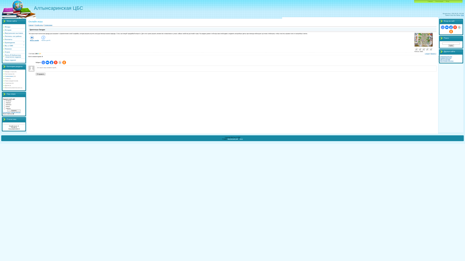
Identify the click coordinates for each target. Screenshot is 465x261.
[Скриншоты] (424, 40)
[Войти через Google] (60, 62)
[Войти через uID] (43, 62)
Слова (7, 78)
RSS (462, 15)
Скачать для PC (45, 40)
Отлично (8, 101)
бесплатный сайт (233, 139)
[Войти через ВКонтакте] (47, 62)
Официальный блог (446, 56)
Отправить (40, 74)
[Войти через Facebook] (51, 62)
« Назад (427, 53)
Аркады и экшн (9, 71)
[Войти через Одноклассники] (64, 62)
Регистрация (439, 1)
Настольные (9, 74)
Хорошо (8, 102)
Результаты (6, 112)
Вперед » (433, 53)
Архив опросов (15, 112)
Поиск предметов (10, 81)
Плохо (8, 106)
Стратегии (8, 83)
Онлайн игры (39, 25)
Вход (447, 1)
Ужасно (8, 108)
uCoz (241, 139)
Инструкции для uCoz (446, 61)
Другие (7, 85)
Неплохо (8, 104)
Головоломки (9, 76)
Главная (430, 1)
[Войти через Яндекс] (56, 62)
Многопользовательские (12, 87)
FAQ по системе (445, 59)
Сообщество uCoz (445, 58)
